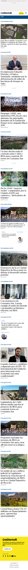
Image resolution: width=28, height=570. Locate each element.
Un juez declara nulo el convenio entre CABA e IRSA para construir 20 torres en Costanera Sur (12, 155)
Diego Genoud (3, 312)
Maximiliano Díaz (5, 332)
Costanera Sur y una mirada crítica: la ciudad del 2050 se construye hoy (9, 235)
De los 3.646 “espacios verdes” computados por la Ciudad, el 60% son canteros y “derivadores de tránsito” (13, 193)
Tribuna (3, 232)
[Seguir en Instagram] (10, 556)
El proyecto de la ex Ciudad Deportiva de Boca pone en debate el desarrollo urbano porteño (14, 271)
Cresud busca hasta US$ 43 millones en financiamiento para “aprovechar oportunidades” (13, 512)
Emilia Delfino (3, 85)
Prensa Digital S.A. (14, 563)
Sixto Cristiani (20, 232)
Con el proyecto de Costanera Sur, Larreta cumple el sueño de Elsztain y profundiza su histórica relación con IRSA (14, 306)
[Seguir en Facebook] (5, 556)
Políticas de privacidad (14, 565)
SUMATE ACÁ (7, 549)
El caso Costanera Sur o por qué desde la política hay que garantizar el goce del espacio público (12, 326)
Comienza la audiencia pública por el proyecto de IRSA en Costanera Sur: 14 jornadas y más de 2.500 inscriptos (13, 225)
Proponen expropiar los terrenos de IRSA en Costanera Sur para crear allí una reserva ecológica (12, 441)
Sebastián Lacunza (4, 199)
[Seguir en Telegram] (7, 556)
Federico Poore (3, 276)
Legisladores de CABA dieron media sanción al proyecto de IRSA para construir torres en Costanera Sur (12, 407)
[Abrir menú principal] (26, 12)
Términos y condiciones (14, 567)
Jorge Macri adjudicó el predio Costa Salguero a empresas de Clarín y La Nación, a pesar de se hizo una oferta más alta (14, 43)
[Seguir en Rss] (15, 556)
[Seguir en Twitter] (3, 556)
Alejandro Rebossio (4, 127)
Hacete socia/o (21, 13)
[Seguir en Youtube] (12, 556)
